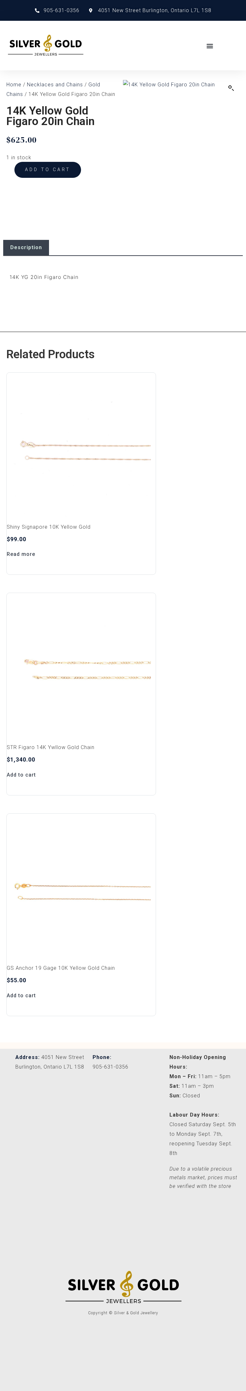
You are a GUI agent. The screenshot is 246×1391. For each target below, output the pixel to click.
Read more (21, 554)
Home (13, 85)
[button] (210, 45)
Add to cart (47, 169)
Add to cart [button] (21, 775)
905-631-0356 (110, 1067)
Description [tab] (26, 247)
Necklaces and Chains (55, 85)
